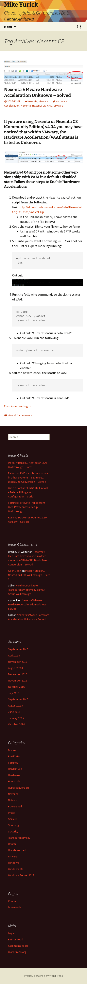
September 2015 (18, 699)
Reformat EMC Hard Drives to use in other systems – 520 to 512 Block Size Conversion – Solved (28, 477)
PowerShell (15, 806)
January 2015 (16, 718)
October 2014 (16, 724)
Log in (11, 933)
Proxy (11, 812)
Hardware (14, 775)
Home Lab (14, 781)
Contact (13, 901)
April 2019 (14, 655)
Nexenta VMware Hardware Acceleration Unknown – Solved (37, 92)
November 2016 (17, 680)
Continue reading (18, 406)
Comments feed (18, 945)
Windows (13, 863)
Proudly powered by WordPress (43, 976)
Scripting (13, 825)
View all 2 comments (20, 415)
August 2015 (15, 705)
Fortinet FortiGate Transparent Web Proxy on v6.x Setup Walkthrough (26, 507)
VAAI (49, 105)
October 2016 (16, 687)
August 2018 (15, 668)
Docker (12, 750)
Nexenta (32, 101)
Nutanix (12, 800)
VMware (43, 101)
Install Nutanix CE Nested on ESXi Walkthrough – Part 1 (29, 575)
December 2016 (17, 674)
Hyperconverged (18, 787)
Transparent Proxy (19, 838)
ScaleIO (12, 819)
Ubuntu (12, 844)
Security (13, 831)
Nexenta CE (39, 105)
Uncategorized (17, 850)
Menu (8, 27)
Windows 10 (15, 869)
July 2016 (13, 693)
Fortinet (13, 762)
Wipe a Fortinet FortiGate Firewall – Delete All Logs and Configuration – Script (28, 492)
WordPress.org (17, 952)
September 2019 (18, 649)
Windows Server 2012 (21, 875)
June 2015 (14, 712)
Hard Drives (15, 769)
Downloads (14, 907)
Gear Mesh (14, 571)
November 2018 (17, 662)
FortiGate (14, 756)
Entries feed (15, 939)
